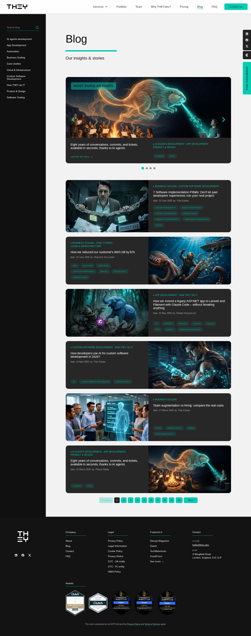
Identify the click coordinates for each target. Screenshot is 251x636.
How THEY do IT (16, 85)
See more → (157, 561)
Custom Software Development (16, 77)
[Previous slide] (73, 119)
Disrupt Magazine (159, 540)
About (69, 540)
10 (179, 500)
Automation (13, 51)
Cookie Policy (115, 551)
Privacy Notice (115, 556)
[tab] (142, 168)
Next (190, 500)
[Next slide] (223, 119)
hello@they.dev (200, 545)
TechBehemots (158, 551)
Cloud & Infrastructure (19, 70)
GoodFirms (156, 556)
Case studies (14, 63)
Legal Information (117, 546)
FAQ (68, 556)
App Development (16, 45)
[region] (23, 325)
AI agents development (19, 39)
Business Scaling (16, 57)
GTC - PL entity (116, 566)
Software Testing (16, 97)
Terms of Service (152, 624)
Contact (70, 551)
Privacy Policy (115, 540)
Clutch (153, 546)
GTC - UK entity (116, 561)
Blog (68, 546)
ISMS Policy (114, 571)
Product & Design (16, 91)
